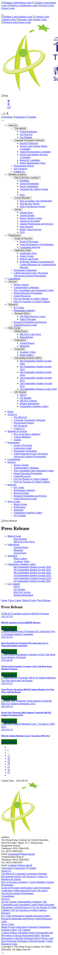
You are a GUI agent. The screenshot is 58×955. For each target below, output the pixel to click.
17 (8, 755)
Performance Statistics (24, 310)
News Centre (14, 328)
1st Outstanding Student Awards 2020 (38, 389)
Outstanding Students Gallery (28, 358)
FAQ (22, 194)
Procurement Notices (24, 165)
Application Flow (28, 253)
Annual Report (27, 343)
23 (8, 772)
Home (10, 411)
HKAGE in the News (30, 334)
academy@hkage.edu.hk (20, 865)
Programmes (14, 235)
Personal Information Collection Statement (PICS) (25, 937)
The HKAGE (20, 128)
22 (8, 769)
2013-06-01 (7, 660)
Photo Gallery (26, 354)
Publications (20, 340)
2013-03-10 (7, 706)
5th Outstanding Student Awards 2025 (32, 569)
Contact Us (19, 171)
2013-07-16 (7, 616)
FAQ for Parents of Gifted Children (31, 298)
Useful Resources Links (25, 325)
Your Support (26, 226)
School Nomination (29, 183)
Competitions (13, 278)
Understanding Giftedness (26, 287)
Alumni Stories (27, 215)
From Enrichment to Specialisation (37, 244)
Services (13, 281)
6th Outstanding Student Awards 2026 (32, 567)
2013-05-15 (7, 683)
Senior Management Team (32, 163)
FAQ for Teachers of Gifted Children (32, 301)
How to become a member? (27, 178)
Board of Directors (29, 143)
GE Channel (20, 392)
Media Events (21, 331)
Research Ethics (22, 313)
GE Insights (25, 398)
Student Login (25, 16)
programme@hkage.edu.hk (21, 854)
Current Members (22, 198)
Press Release (26, 337)
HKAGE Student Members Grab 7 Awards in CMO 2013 (25, 736)
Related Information (29, 403)
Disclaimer (23, 932)
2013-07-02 (7, 637)
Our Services (26, 134)
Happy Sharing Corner (31, 218)
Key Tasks (19, 307)
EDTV (23, 395)
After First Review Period (32, 206)
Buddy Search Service (31, 229)
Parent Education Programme (28, 293)
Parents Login (39, 19)
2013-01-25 (7, 729)
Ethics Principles (28, 319)
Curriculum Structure (30, 247)
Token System (27, 256)
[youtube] (31, 117)
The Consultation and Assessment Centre (34, 290)
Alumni (18, 209)
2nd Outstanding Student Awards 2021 (33, 578)
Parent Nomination (29, 186)
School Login (24, 22)
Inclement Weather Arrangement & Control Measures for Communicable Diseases (38, 264)
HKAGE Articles (28, 400)
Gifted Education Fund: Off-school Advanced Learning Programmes (31, 274)
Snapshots (19, 349)
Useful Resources (22, 296)
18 (8, 758)
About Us (13, 125)
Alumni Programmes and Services (36, 223)
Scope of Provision (23, 238)
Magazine (24, 346)
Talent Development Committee (35, 151)
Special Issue (20, 553)
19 (8, 761)
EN (9, 107)
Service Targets (21, 284)
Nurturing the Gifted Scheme (34, 189)
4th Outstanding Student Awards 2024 (32, 572)
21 (8, 766)
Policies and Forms (29, 259)
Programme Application (25, 270)
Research (13, 304)
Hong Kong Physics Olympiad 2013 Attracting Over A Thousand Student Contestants (24, 644)
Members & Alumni (17, 174)
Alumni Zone (26, 212)
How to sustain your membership (36, 201)
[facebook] (7, 117)
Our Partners (26, 137)
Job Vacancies (20, 168)
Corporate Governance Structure (29, 140)
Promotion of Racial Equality (31, 941)
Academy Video (28, 352)
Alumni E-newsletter (30, 221)
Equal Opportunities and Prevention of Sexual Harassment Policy (27, 934)
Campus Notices (9, 932)
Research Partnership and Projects (30, 322)
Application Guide (23, 250)
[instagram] (19, 117)
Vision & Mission (28, 131)
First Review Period (29, 203)
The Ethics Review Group (32, 316)
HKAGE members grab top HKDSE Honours (21, 622)
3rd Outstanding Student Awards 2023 (32, 575)
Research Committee (30, 160)
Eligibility (24, 180)
